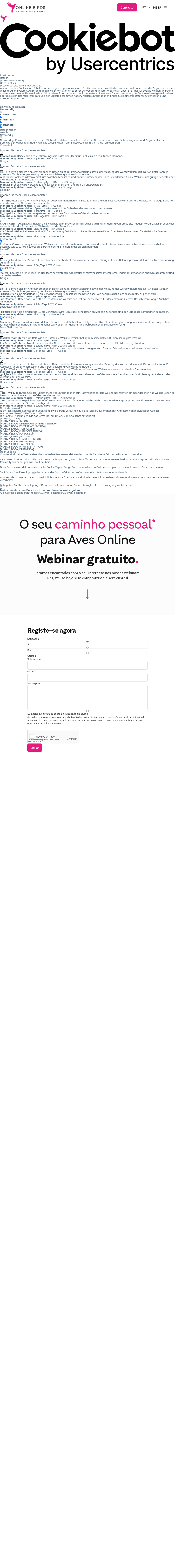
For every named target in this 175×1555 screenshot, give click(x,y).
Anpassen (34, 492)
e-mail (31, 671)
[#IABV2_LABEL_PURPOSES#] (17, 428)
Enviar (35, 747)
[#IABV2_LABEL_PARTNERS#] (17, 444)
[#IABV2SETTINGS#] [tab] (12, 80)
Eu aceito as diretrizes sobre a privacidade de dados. (57, 713)
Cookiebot (75, 415)
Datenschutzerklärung (148, 95)
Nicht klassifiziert (11, 408)
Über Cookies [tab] (8, 83)
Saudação (33, 638)
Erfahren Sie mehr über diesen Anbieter (23, 150)
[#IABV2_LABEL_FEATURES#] (17, 436)
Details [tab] (4, 77)
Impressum (18, 98)
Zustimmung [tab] (7, 75)
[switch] (1, 117)
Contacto (127, 7)
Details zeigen (8, 129)
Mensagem (33, 683)
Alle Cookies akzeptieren (14, 492)
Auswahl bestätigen (51, 492)
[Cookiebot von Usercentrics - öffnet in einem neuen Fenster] (87, 48)
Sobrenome (34, 659)
